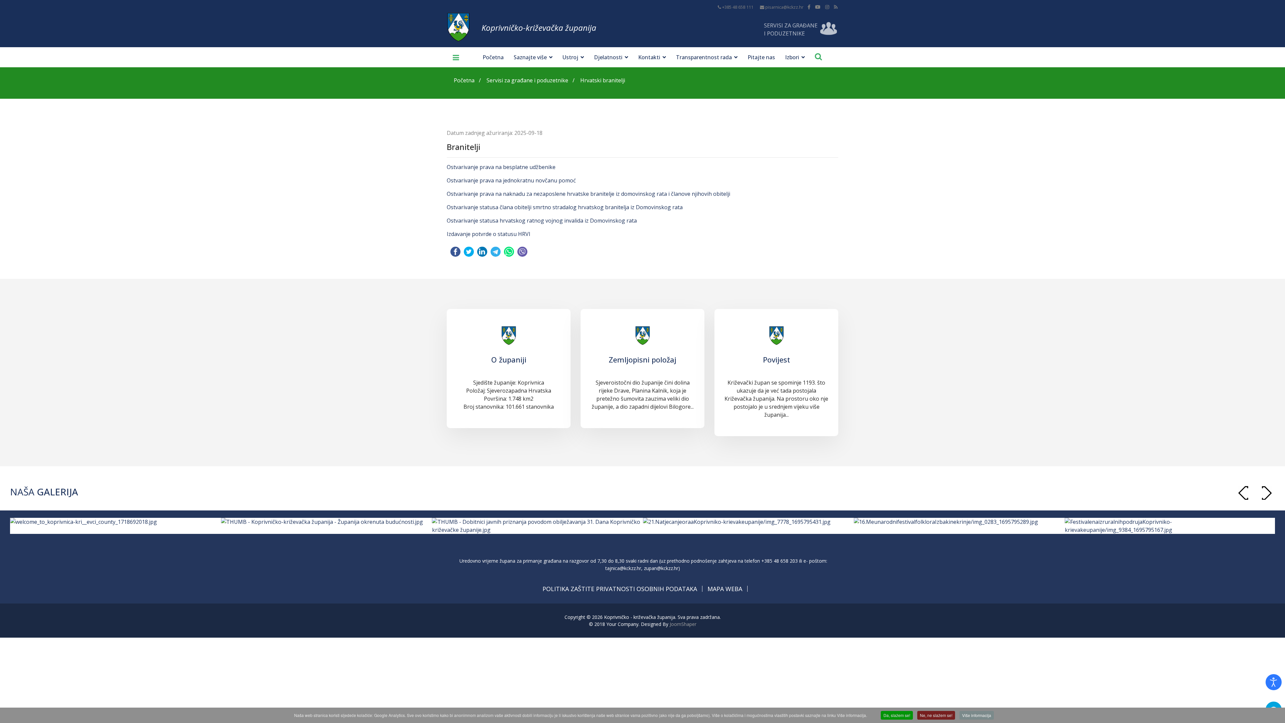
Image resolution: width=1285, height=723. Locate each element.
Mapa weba (724, 589)
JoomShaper (683, 624)
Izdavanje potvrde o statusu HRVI (488, 234)
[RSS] (836, 7)
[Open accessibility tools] (1274, 682)
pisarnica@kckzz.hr (784, 7)
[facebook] (808, 7)
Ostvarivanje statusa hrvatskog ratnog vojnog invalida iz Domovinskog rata (542, 220)
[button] (1267, 493)
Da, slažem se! (896, 715)
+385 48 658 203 (779, 561)
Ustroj (570, 57)
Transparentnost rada (704, 57)
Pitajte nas (761, 57)
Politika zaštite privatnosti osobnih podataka (619, 589)
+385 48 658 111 (737, 7)
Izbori (792, 57)
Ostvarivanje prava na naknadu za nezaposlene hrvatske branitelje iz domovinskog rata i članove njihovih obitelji (588, 193)
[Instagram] (827, 7)
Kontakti (649, 57)
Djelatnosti (608, 57)
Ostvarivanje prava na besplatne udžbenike (501, 167)
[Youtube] (818, 7)
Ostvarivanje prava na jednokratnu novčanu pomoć (511, 180)
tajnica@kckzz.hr (623, 568)
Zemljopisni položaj (642, 359)
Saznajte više (530, 57)
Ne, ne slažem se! (936, 715)
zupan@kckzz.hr (661, 568)
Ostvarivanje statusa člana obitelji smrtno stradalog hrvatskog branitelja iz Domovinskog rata (565, 207)
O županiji (508, 359)
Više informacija (976, 715)
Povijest (776, 359)
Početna (493, 57)
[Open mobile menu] (453, 57)
